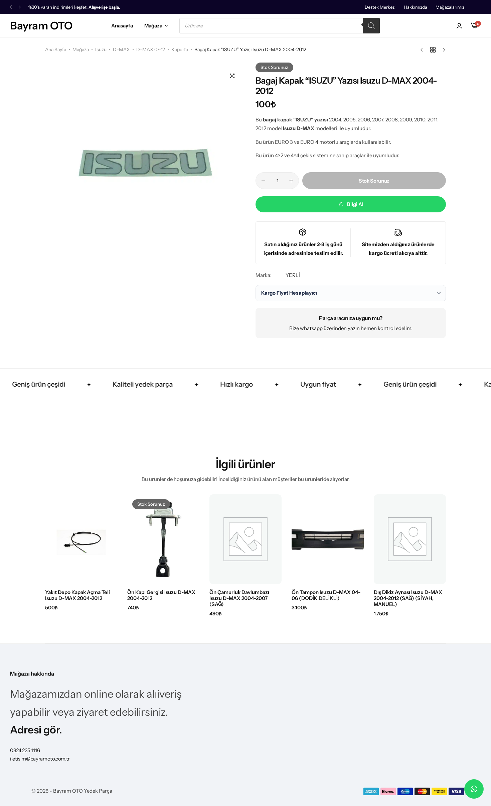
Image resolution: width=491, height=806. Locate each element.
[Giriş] (459, 25)
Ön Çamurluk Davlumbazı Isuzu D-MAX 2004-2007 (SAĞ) (239, 598)
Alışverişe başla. (104, 7)
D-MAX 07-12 (150, 49)
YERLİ (293, 275)
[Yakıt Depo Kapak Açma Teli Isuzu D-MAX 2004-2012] (81, 539)
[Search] (371, 25)
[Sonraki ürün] (442, 49)
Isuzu (101, 49)
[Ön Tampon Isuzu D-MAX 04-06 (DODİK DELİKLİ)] (328, 539)
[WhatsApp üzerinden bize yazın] (474, 789)
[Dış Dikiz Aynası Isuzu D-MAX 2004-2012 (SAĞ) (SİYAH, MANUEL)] (410, 539)
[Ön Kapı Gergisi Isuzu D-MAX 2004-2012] (163, 539)
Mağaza (153, 25)
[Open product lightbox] (232, 76)
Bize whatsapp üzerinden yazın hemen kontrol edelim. (351, 328)
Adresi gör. (36, 729)
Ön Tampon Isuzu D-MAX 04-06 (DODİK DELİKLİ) (326, 595)
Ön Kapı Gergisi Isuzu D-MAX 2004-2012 (161, 595)
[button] (11, 7)
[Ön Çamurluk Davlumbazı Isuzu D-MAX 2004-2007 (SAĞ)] (245, 539)
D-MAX (121, 49)
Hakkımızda (415, 7)
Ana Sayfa (55, 49)
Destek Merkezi (380, 7)
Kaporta (179, 49)
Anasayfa (122, 25)
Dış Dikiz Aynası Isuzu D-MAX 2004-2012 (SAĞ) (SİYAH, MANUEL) (408, 598)
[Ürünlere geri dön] (433, 50)
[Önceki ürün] (423, 49)
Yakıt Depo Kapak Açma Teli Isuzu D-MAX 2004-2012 (77, 595)
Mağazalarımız (450, 7)
